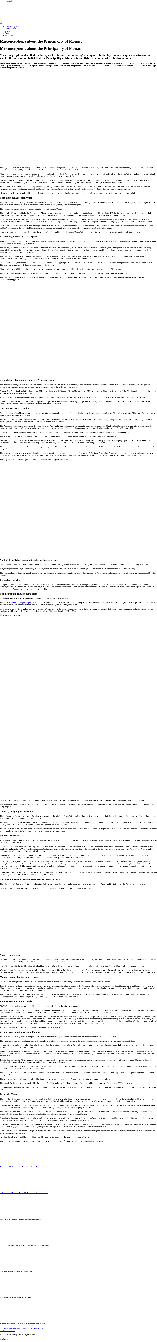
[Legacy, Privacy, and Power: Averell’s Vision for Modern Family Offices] (9, 1240)
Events (7, 31)
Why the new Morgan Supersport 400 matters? (16, 1297)
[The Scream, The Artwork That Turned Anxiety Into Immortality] (9, 1162)
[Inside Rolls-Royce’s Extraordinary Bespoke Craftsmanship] (9, 1214)
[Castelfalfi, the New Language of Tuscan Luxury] (9, 1266)
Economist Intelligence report (20, 603)
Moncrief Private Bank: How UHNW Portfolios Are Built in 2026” (23, 1324)
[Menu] (1, 22)
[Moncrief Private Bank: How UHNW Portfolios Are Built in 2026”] (9, 1319)
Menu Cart (9, 35)
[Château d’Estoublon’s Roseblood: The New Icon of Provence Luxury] (9, 1188)
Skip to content (6, 1)
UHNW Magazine (12, 27)
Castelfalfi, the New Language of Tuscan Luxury (16, 1271)
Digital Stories (10, 29)
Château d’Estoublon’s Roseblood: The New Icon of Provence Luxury (24, 1193)
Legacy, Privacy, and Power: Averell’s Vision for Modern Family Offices (25, 1245)
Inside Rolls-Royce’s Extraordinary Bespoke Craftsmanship (20, 1219)
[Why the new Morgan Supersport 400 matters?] (9, 1293)
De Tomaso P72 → (7, 1331)
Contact (8, 33)
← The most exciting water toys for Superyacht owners (21, 1328)
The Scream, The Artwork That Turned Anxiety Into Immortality (22, 1167)
